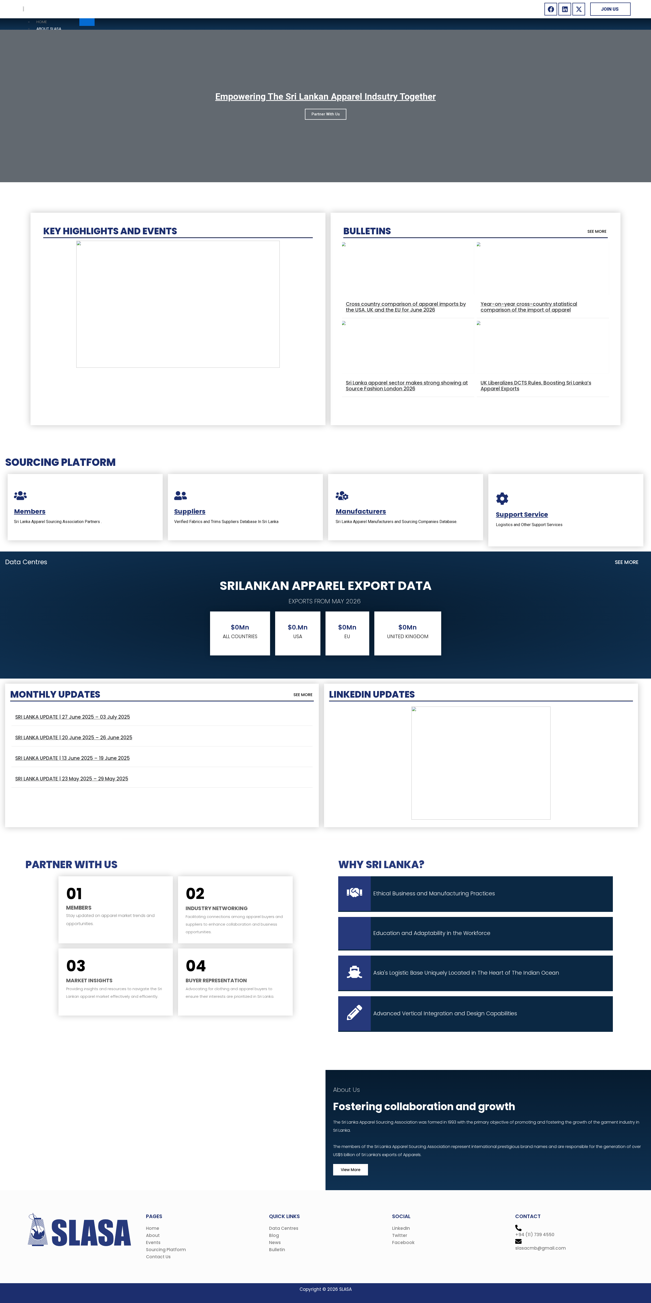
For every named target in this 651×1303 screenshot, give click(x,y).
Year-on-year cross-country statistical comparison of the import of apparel (529, 307)
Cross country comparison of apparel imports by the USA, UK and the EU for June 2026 (406, 307)
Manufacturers (361, 511)
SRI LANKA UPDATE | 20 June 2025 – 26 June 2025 (73, 737)
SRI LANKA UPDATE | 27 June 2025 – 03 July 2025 (72, 717)
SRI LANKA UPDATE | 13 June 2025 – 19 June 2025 (72, 758)
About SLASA (48, 28)
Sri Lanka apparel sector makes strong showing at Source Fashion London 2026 (407, 385)
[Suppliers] (180, 496)
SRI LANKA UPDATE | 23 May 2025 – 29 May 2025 (71, 778)
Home (41, 21)
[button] (303, 695)
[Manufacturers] (342, 496)
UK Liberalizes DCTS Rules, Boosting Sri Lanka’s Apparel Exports (536, 385)
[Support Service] (502, 499)
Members (30, 511)
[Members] (20, 496)
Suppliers (189, 511)
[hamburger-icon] (87, 22)
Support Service (522, 514)
